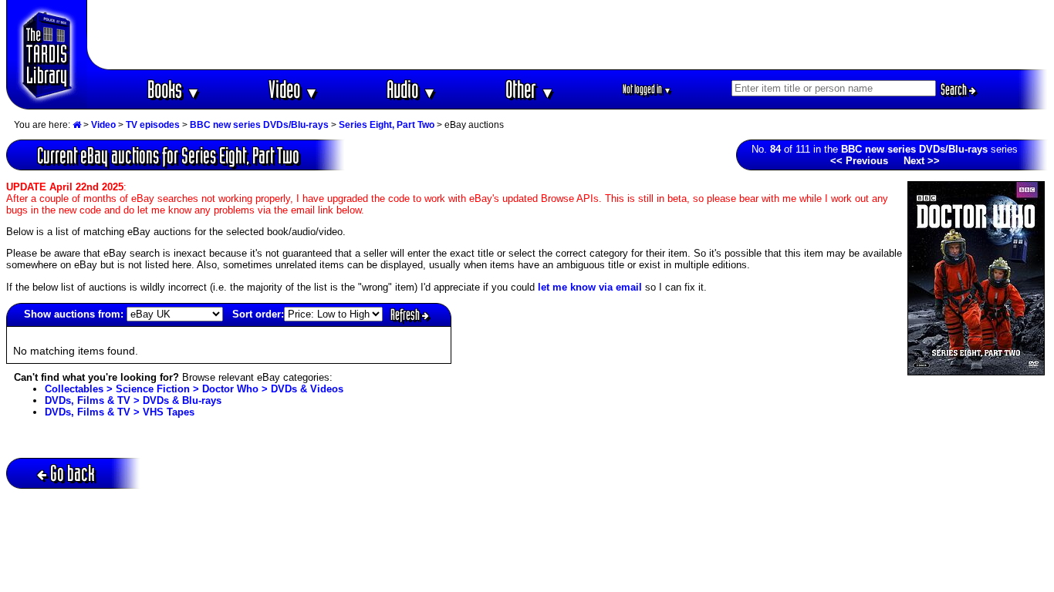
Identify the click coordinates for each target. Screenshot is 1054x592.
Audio (412, 89)
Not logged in (647, 89)
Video (294, 89)
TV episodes (153, 124)
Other (530, 89)
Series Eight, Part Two (386, 124)
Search (955, 89)
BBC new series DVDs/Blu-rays (259, 124)
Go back (72, 473)
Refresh (406, 314)
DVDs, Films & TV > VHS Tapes (119, 412)
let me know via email (590, 287)
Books (174, 89)
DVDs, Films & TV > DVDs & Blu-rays (133, 400)
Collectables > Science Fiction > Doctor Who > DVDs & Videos (194, 389)
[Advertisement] (568, 34)
